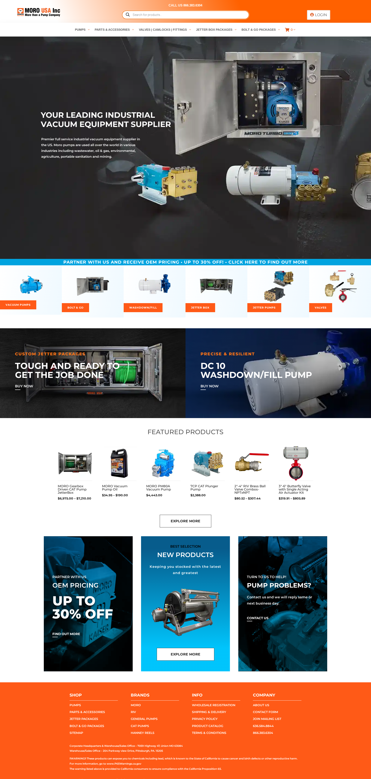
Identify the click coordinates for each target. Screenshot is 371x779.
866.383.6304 (263, 733)
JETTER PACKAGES (84, 719)
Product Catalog (207, 726)
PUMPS (75, 705)
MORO (136, 705)
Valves (321, 307)
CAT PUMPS (140, 726)
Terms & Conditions (209, 733)
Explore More (185, 521)
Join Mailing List (267, 719)
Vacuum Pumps (18, 304)
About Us (261, 705)
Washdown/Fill (143, 307)
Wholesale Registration (213, 705)
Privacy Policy (204, 719)
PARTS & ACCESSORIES (87, 712)
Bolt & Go (75, 307)
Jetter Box (200, 307)
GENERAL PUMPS (144, 719)
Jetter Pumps (264, 307)
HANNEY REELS (142, 733)
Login (321, 15)
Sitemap (76, 733)
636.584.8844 (263, 726)
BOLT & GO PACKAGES (87, 726)
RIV (133, 712)
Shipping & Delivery (209, 712)
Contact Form (265, 712)
